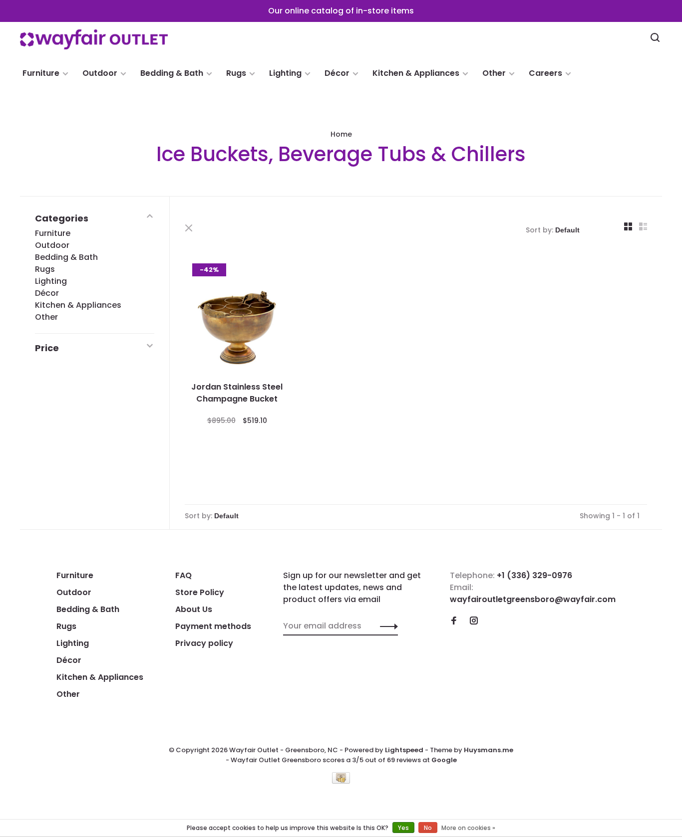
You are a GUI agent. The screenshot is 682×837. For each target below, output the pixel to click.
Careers (545, 73)
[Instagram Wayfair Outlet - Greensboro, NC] (474, 621)
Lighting (285, 73)
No (428, 828)
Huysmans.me (488, 750)
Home (341, 134)
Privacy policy (204, 643)
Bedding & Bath (171, 73)
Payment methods (213, 626)
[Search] (656, 39)
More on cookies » (468, 828)
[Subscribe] (386, 626)
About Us (193, 609)
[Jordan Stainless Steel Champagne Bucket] (237, 317)
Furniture (40, 73)
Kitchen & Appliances (415, 73)
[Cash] (341, 781)
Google (444, 760)
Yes (403, 828)
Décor (337, 73)
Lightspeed (404, 750)
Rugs (236, 73)
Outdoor (99, 73)
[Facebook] (454, 621)
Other (494, 73)
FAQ (183, 575)
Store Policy (199, 592)
